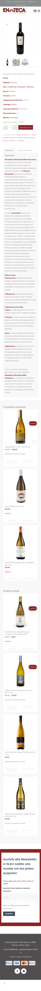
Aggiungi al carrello (25, 127)
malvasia (26, 137)
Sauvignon (21, 87)
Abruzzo (14, 82)
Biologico (13, 137)
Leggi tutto (13, 520)
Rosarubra (14, 117)
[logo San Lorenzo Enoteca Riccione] (17, 10)
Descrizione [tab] (9, 150)
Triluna (11, 140)
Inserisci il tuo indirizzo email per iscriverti (16, 889)
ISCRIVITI (9, 914)
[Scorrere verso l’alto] (4, 983)
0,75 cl (13, 96)
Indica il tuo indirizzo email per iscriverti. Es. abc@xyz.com (16, 907)
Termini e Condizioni (19, 1)
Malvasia (30, 87)
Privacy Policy (27, 957)
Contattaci (31, 1)
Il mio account (21, 5)
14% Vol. (12, 91)
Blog (8, 1)
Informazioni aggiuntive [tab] (25, 150)
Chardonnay (12, 87)
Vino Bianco (25, 134)
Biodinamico (6, 137)
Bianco (14, 104)
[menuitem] (8, 1)
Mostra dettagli (28, 461)
